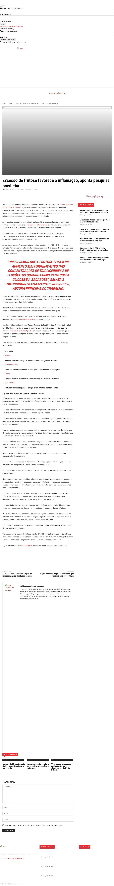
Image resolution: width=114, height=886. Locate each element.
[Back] (0, 3)
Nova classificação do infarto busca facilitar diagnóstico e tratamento (38, 766)
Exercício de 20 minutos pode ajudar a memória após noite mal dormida (13, 766)
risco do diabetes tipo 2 (21, 331)
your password (5, 21)
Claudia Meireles (11, 365)
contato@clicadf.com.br (15, 859)
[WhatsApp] (20, 560)
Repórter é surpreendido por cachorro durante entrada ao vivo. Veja (94, 240)
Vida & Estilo (10, 383)
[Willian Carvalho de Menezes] (11, 667)
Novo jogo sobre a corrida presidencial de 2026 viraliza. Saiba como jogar (94, 259)
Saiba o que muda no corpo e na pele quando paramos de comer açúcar (32, 370)
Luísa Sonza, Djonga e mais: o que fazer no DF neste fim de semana (95, 221)
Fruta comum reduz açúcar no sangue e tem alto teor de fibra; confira (31, 388)
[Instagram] (112, 65)
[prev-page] (3, 773)
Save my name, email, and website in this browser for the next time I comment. (34, 825)
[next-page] (4, 773)
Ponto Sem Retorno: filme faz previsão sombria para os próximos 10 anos (94, 230)
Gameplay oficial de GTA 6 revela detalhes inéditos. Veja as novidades (94, 249)
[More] (59, 197)
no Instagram (27, 545)
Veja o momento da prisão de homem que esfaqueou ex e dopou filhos (57, 575)
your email (3, 37)
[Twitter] (112, 69)
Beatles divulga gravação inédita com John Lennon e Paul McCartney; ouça (94, 211)
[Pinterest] (15, 560)
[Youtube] (112, 72)
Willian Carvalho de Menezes (13, 189)
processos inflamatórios (37, 225)
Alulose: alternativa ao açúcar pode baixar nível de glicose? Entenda (31, 361)
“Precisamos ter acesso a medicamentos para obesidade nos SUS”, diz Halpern (61, 767)
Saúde (10, 103)
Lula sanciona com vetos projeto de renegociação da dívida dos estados (17, 575)
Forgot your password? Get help (11, 26)
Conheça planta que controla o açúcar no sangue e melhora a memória (32, 379)
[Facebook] (112, 62)
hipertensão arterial (26, 319)
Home (4, 103)
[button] (112, 45)
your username (5, 14)
